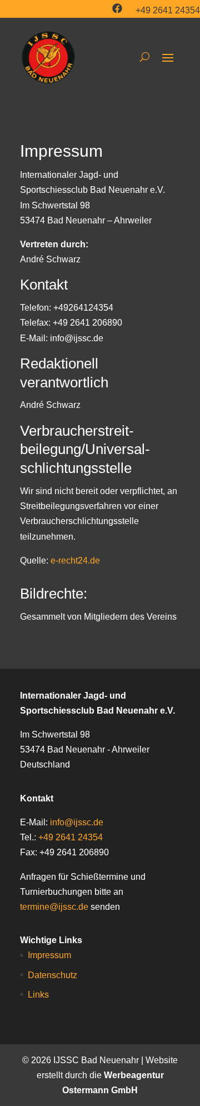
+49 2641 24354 (168, 10)
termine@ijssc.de (54, 906)
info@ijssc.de (76, 822)
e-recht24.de (75, 560)
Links (38, 994)
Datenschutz (52, 975)
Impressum (49, 955)
